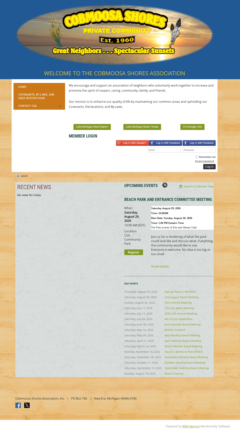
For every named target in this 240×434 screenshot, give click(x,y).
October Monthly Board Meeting (185, 362)
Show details (160, 266)
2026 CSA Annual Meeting (181, 313)
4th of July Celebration (179, 319)
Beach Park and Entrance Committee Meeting (168, 199)
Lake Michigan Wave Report (92, 126)
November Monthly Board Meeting (186, 357)
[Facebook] (18, 406)
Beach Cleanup (174, 373)
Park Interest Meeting (178, 302)
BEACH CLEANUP (175, 330)
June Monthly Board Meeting (183, 324)
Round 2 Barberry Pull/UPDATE (184, 351)
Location (130, 231)
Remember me (207, 157)
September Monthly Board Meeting (187, 368)
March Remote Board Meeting (183, 346)
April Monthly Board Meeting (183, 341)
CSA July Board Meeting (179, 308)
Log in (24, 175)
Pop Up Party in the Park (180, 291)
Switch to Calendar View (199, 186)
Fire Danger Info (192, 126)
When (128, 208)
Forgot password (204, 161)
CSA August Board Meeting (181, 297)
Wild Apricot (191, 426)
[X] (27, 406)
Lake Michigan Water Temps (142, 126)
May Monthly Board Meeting (182, 335)
